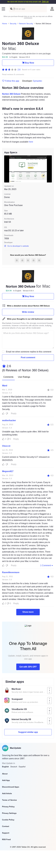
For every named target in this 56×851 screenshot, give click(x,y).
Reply (13, 413)
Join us (45, 1)
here (31, 141)
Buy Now (29, 62)
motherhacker (9, 420)
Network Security (26, 23)
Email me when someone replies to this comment (28, 352)
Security (13, 23)
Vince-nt (6, 446)
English (5, 767)
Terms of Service (9, 800)
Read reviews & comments (13, 74)
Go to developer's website (18, 246)
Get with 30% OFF (28, 666)
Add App (6, 780)
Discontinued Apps (10, 787)
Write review (28, 312)
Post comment (28, 357)
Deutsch (13, 767)
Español (22, 767)
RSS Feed (6, 839)
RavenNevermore (10, 572)
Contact (5, 826)
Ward (4, 385)
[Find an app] (11, 9)
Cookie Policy (8, 820)
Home (4, 23)
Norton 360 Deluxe (11, 94)
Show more (28, 612)
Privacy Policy (8, 806)
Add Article (7, 793)
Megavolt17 (7, 471)
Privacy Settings (9, 813)
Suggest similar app (28, 732)
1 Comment (45, 565)
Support (5, 833)
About (5, 774)
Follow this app (12, 81)
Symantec (37, 81)
